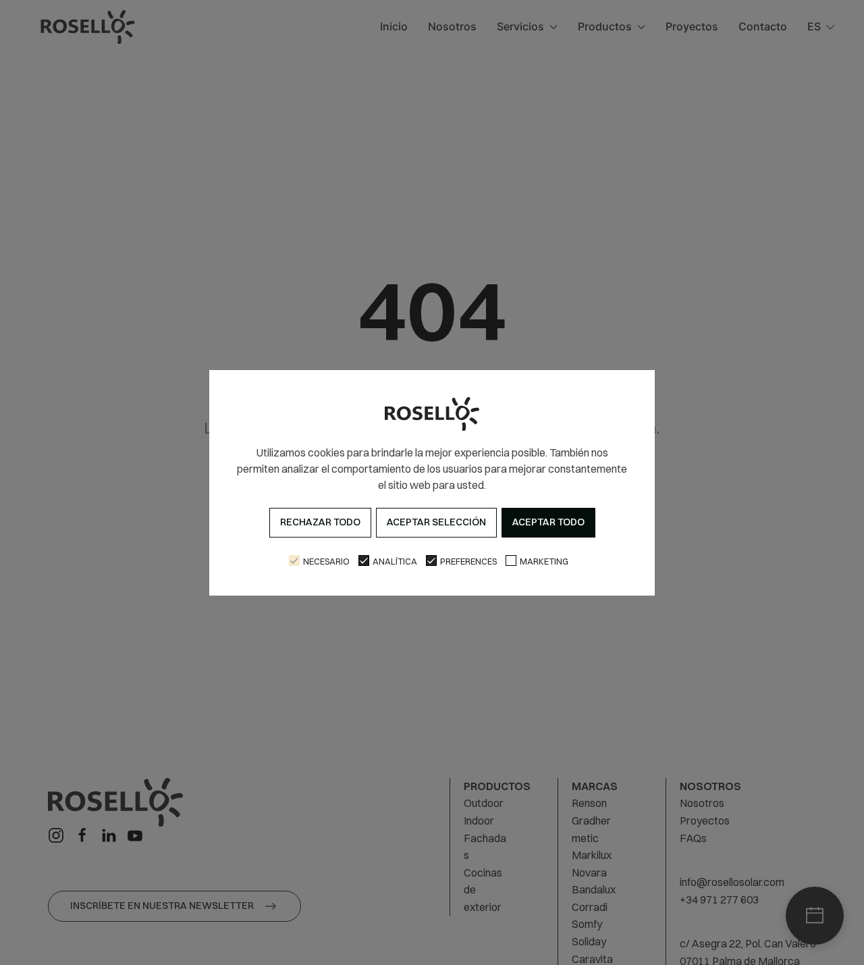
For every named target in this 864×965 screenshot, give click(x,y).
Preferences (468, 561)
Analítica (395, 561)
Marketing (544, 561)
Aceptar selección (436, 522)
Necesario (326, 561)
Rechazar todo (320, 522)
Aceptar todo (548, 522)
